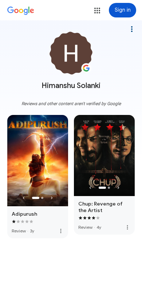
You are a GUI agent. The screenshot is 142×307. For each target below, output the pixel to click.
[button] (97, 10)
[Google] (20, 11)
